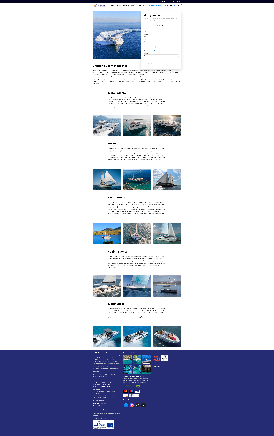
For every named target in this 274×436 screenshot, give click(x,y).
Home (112, 5)
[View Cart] (180, 5)
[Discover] (125, 396)
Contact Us (165, 5)
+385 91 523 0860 (177, 1)
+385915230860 (106, 384)
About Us (117, 5)
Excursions (125, 5)
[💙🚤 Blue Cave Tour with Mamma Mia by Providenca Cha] (127, 369)
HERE (108, 418)
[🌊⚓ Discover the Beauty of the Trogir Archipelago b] (137, 369)
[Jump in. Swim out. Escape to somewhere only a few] (127, 359)
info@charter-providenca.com (104, 386)
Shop (171, 5)
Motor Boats (134, 5)
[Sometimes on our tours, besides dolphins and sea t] (146, 359)
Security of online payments (100, 409)
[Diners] (134, 396)
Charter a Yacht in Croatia (154, 5)
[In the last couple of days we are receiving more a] (146, 369)
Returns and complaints (99, 410)
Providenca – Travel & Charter (149, 63)
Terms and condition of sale (100, 407)
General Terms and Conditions (100, 403)
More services (142, 5)
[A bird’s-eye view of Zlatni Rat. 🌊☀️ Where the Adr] (137, 359)
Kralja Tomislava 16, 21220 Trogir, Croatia (103, 382)
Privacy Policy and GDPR (99, 405)
